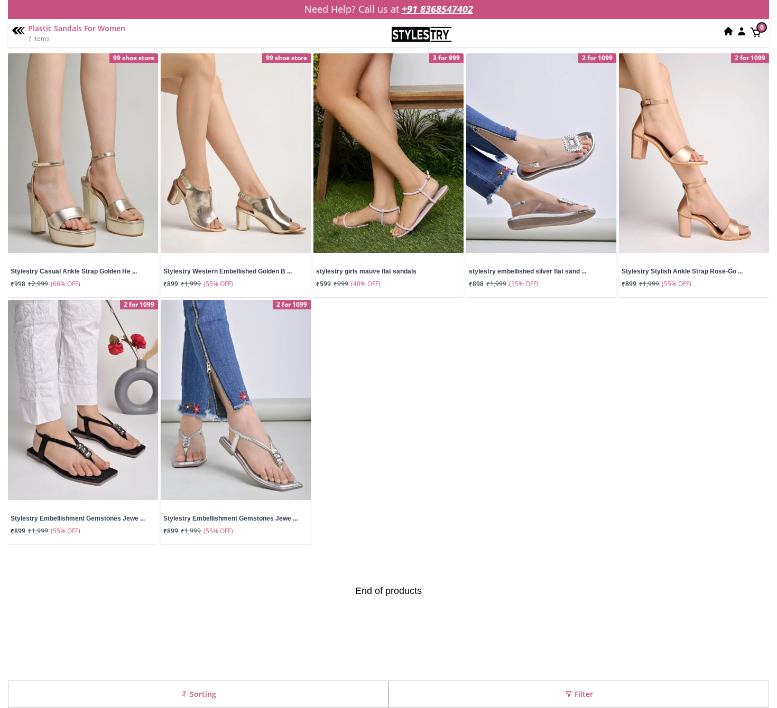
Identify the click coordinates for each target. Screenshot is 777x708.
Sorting (202, 694)
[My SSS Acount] (741, 31)
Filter (582, 694)
